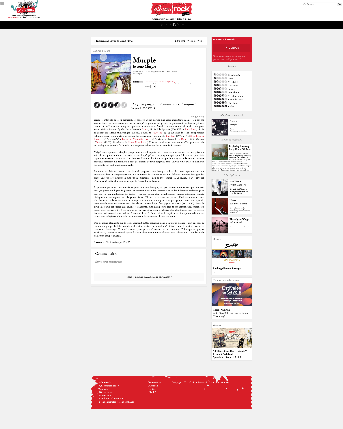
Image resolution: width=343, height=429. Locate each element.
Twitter (152, 389)
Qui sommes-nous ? (109, 385)
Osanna (99, 142)
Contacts (103, 389)
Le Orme (182, 139)
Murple (144, 60)
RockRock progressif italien (238, 130)
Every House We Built (240, 149)
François (135, 108)
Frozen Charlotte (238, 184)
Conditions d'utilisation (111, 398)
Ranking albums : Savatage (227, 268)
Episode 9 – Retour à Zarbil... (228, 357)
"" (231, 164)
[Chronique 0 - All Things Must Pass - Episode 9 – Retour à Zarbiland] (232, 340)
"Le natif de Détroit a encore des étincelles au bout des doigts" (239, 191)
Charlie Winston (221, 309)
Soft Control (236, 222)
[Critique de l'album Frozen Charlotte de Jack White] (220, 195)
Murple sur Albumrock (231, 115)
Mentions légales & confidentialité (116, 402)
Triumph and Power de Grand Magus (114, 41)
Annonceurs (105, 395)
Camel (145, 129)
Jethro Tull (157, 132)
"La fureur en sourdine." (239, 227)
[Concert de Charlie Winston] (232, 305)
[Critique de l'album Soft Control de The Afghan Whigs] (220, 232)
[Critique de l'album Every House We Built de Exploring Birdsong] (220, 159)
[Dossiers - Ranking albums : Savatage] (232, 264)
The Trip (170, 136)
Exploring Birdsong (239, 146)
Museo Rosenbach (137, 142)
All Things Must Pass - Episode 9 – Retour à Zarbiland (231, 352)
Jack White (235, 181)
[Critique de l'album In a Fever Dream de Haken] (220, 213)
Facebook (153, 385)
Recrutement (105, 392)
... (214, 271)
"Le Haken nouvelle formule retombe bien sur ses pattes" (240, 210)
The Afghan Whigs (239, 219)
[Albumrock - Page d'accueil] (171, 15)
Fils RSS (152, 392)
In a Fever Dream (238, 203)
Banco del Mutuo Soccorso (135, 139)
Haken (233, 200)
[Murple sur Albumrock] (220, 134)
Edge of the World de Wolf (188, 41)
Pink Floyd (190, 129)
